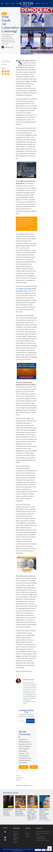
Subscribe (30, 721)
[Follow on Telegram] (5, 840)
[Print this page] (5, 74)
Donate (38, 3)
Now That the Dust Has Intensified (20, 811)
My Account (27, 832)
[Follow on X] (5, 834)
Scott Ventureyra (44, 819)
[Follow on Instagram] (5, 837)
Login (43, 3)
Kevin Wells (30, 819)
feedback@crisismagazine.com (43, 831)
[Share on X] (3, 71)
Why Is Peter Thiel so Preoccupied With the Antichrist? (44, 813)
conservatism (19, 777)
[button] (49, 848)
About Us (15, 831)
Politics (18, 779)
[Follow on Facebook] (5, 832)
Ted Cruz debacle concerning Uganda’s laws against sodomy (26, 288)
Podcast (18, 3)
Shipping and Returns (16, 839)
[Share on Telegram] (8, 71)
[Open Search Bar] (50, 3)
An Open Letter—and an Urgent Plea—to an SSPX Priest (31, 813)
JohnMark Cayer (9, 47)
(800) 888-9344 (41, 836)
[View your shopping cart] (47, 3)
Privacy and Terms (15, 842)
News (12, 3)
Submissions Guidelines (16, 834)
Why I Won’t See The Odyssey (8, 811)
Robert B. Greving (20, 815)
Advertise (15, 836)
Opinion (7, 3)
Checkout (28, 836)
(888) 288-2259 (41, 838)
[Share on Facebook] (5, 71)
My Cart (27, 834)
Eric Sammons (7, 815)
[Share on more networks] (8, 74)
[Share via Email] (3, 74)
